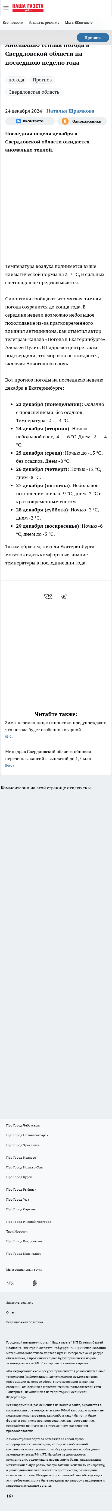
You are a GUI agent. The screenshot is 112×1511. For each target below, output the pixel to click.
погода (16, 80)
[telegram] (65, 596)
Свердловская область (33, 92)
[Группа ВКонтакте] (30, 121)
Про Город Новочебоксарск (27, 1135)
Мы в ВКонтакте (79, 22)
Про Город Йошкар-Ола (24, 1167)
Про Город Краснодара (23, 1253)
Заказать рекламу (44, 22)
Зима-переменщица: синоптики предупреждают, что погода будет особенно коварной (56, 729)
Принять (93, 37)
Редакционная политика (24, 1322)
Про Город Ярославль (22, 1145)
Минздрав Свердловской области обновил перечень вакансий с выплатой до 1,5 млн (48, 758)
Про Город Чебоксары (23, 1125)
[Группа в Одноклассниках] (82, 121)
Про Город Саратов (21, 1209)
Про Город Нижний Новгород (28, 1222)
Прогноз (42, 80)
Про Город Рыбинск (21, 1189)
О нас (10, 1312)
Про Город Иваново (21, 1157)
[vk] (48, 596)
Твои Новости (16, 1231)
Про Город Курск (19, 1177)
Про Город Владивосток (24, 1241)
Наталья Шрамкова (70, 111)
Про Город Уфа (17, 1199)
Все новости (13, 22)
